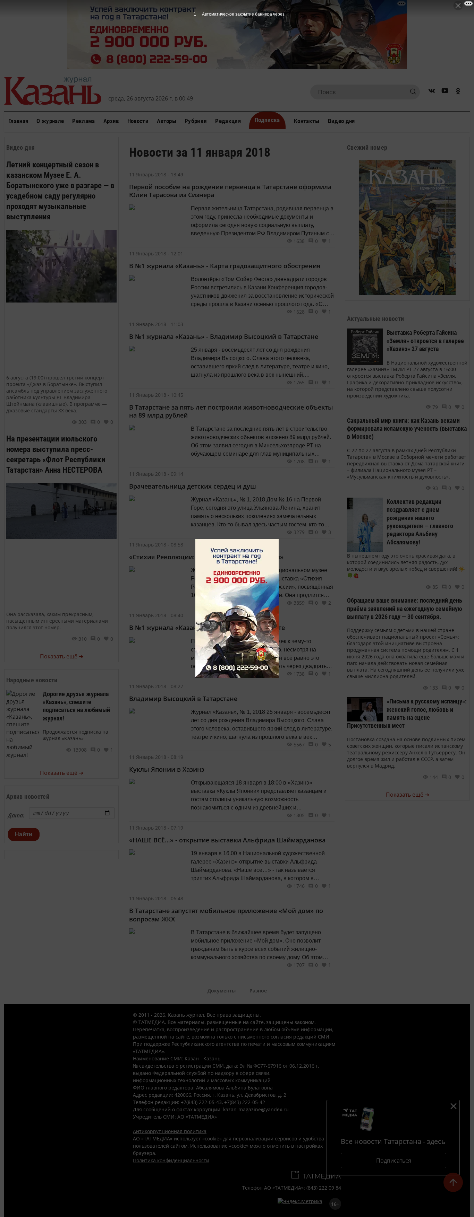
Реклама (83, 120)
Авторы (166, 120)
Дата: (16, 815)
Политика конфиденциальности (171, 1160)
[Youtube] (445, 92)
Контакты (307, 120)
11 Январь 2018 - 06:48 (156, 898)
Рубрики (196, 120)
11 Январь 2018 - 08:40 (156, 615)
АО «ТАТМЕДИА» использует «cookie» (177, 1138)
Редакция (228, 120)
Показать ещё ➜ (61, 656)
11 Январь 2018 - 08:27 (156, 686)
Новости (138, 120)
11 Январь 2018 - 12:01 (156, 253)
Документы (222, 990)
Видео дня (341, 120)
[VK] (432, 92)
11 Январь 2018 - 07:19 (156, 827)
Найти (24, 834)
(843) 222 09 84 (323, 1187)
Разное (258, 990)
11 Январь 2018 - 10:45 (156, 395)
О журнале (50, 120)
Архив (111, 120)
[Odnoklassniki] (458, 92)
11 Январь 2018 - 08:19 (156, 757)
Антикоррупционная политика (169, 1131)
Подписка (267, 119)
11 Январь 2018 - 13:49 (156, 174)
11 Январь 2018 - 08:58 (156, 544)
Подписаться (393, 1160)
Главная (18, 120)
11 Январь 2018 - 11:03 (156, 324)
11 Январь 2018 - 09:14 (156, 474)
